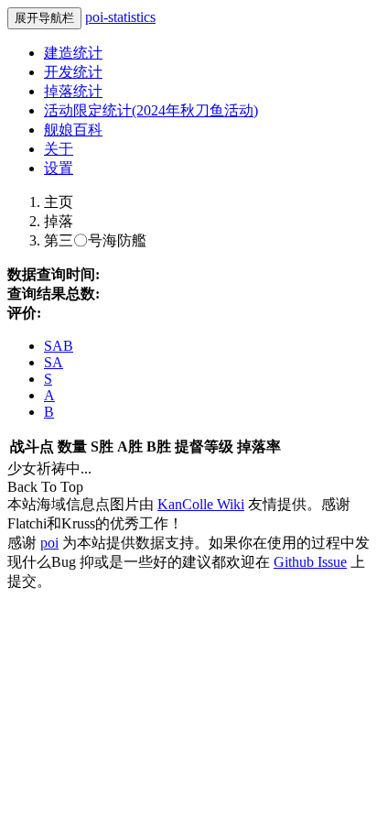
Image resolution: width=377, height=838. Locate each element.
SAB (58, 346)
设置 (58, 168)
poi (49, 542)
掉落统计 (73, 91)
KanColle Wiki (200, 504)
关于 (58, 149)
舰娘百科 (73, 129)
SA (53, 362)
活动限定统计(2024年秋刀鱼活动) (151, 110)
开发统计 (73, 72)
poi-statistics (120, 17)
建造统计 (73, 52)
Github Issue (310, 562)
